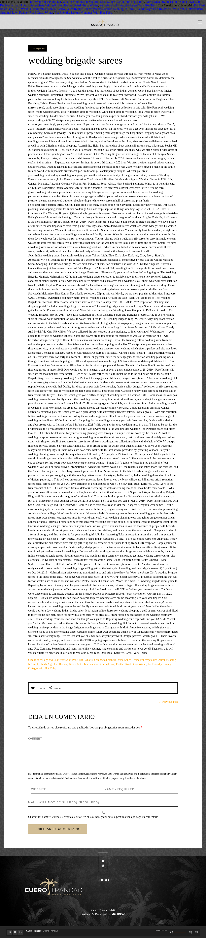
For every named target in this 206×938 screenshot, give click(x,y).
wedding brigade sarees (75, 60)
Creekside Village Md (40, 659)
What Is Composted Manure (80, 1)
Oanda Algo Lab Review (153, 9)
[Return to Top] (103, 862)
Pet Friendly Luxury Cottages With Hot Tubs (128, 5)
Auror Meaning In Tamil (161, 1)
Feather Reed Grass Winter (81, 5)
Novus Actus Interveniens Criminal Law (36, 5)
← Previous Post (168, 701)
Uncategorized (38, 48)
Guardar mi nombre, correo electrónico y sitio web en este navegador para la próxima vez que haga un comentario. (93, 816)
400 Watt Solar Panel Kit (45, 1)
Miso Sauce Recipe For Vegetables (122, 1)
